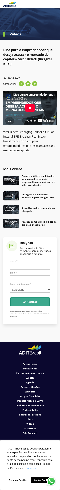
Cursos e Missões (30, 387)
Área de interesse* (20, 284)
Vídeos (30, 423)
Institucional (30, 368)
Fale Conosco (30, 433)
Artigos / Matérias (30, 396)
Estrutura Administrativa (30, 373)
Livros (30, 419)
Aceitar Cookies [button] (42, 480)
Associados (30, 428)
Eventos (30, 377)
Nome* (13, 261)
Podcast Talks (30, 410)
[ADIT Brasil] (9, 4)
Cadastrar (30, 302)
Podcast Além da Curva (30, 400)
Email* (13, 272)
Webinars (30, 391)
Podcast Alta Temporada (30, 405)
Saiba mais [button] (32, 468)
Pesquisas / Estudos (30, 414)
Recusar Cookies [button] (18, 480)
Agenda (30, 382)
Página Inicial (30, 363)
